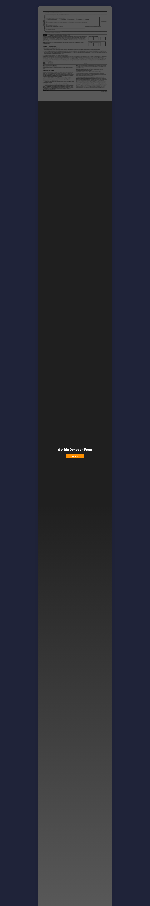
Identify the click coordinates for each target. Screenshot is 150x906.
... (34, 3)
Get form (75, 456)
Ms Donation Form (41, 3)
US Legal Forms (28, 3)
